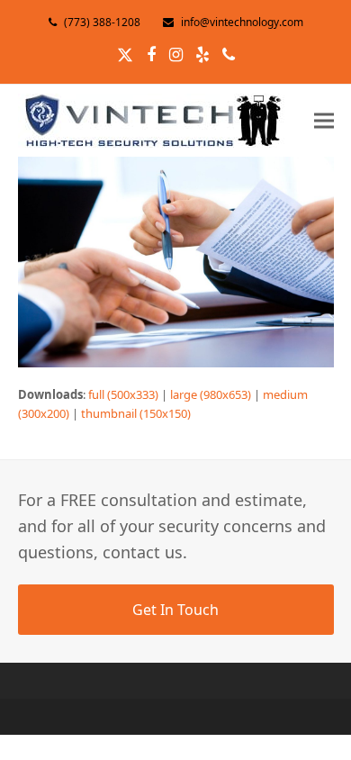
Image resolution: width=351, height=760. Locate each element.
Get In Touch (175, 610)
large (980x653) (210, 394)
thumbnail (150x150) (136, 413)
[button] (324, 120)
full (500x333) (123, 394)
